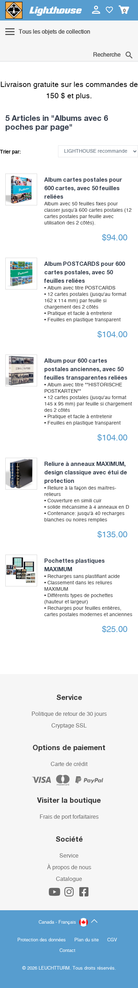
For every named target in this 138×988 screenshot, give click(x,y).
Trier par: (10, 152)
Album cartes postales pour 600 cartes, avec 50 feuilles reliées (88, 201)
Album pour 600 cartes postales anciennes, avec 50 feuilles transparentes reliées (88, 391)
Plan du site (86, 940)
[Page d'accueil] (43, 10)
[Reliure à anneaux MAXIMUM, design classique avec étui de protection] (21, 474)
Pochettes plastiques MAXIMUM (88, 587)
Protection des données (41, 940)
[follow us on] (55, 894)
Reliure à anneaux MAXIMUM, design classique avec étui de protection (86, 491)
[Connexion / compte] (97, 9)
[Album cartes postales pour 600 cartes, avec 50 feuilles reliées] (21, 189)
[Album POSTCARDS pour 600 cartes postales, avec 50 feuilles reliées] (21, 274)
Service (69, 856)
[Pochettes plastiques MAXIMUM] (21, 570)
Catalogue (69, 879)
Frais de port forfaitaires (69, 817)
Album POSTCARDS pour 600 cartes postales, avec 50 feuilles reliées (85, 291)
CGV (112, 940)
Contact (67, 950)
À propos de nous (69, 867)
